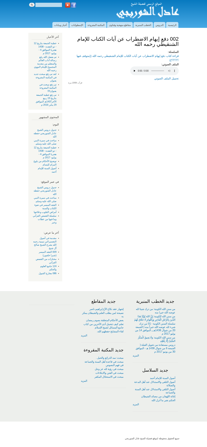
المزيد (136, 355)
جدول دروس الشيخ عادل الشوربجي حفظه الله (45, 133)
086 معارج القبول (47, 273)
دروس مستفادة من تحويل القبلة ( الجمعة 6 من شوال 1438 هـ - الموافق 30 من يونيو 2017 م (155, 348)
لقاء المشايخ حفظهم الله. (110, 331)
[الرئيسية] (147, 11)
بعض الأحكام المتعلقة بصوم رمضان (105, 320)
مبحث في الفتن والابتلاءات (109, 373)
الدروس (159, 25)
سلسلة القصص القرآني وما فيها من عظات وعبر (44, 219)
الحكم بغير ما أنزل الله (163, 400)
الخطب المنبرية (143, 25)
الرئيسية (172, 25)
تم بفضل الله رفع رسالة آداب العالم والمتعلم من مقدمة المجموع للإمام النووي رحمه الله (45, 64)
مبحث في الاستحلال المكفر (109, 376)
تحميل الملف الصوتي (166, 78)
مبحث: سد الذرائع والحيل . (110, 357)
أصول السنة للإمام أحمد (162, 378)
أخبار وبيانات (60, 25)
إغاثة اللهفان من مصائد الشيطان (158, 396)
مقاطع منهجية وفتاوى (120, 25)
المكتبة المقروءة (96, 25)
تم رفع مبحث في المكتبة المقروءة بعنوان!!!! (47, 88)
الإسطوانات (77, 25)
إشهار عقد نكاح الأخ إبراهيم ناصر (106, 309)
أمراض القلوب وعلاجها (45, 212)
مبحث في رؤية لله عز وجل (109, 369)
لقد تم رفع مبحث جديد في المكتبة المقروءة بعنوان (45, 77)
